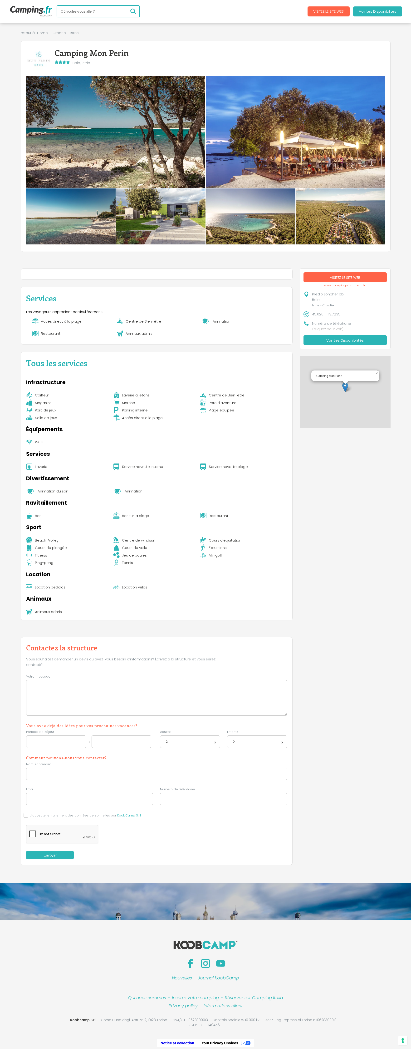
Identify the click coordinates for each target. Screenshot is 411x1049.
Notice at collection (177, 1043)
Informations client (223, 1006)
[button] (345, 387)
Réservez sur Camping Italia (254, 998)
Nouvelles (182, 978)
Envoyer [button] (50, 855)
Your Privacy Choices (219, 1043)
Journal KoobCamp (218, 978)
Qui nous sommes (147, 998)
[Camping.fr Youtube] (220, 963)
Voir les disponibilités (377, 11)
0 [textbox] (234, 742)
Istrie (74, 32)
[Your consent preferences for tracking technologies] (402, 1040)
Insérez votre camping (195, 998)
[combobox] (190, 741)
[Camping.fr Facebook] (190, 963)
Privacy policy (183, 1006)
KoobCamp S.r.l (129, 815)
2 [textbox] (167, 742)
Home (42, 32)
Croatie (59, 32)
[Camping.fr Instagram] (205, 963)
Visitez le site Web (328, 11)
